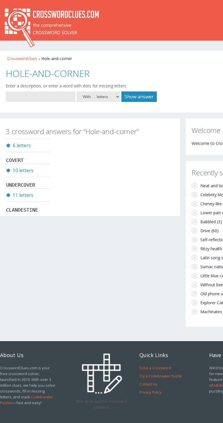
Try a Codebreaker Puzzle (160, 376)
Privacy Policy (150, 392)
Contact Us (148, 384)
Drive (205, 230)
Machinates (211, 311)
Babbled (208, 221)
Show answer (139, 96)
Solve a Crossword (155, 368)
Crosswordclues (22, 58)
